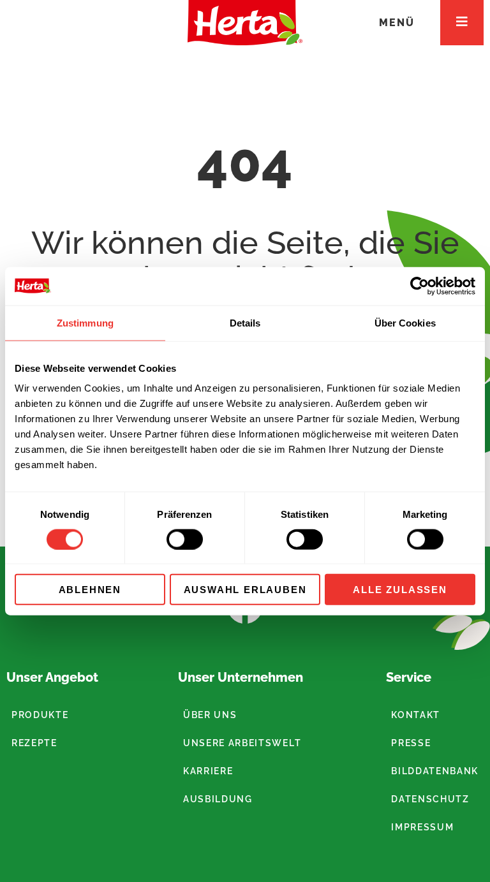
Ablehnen (90, 589)
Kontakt (415, 715)
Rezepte (34, 743)
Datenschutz (430, 799)
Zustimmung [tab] (85, 322)
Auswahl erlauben (245, 589)
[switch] (185, 539)
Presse (411, 743)
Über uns (210, 715)
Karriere (208, 771)
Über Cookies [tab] (405, 322)
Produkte (39, 715)
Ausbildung (218, 799)
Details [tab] (245, 322)
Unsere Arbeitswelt (242, 743)
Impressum (422, 827)
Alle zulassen (400, 589)
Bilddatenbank (435, 771)
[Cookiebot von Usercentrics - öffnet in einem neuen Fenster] (419, 285)
